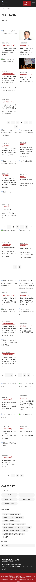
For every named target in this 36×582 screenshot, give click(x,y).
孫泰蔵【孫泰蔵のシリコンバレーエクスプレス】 (16, 527)
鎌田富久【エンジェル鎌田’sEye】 (12, 517)
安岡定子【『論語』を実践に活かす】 (13, 534)
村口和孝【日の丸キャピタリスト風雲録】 (15, 531)
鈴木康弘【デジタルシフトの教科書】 (13, 524)
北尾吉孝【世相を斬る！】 (10, 521)
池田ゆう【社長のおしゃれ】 (11, 514)
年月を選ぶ (5, 545)
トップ (3, 8)
